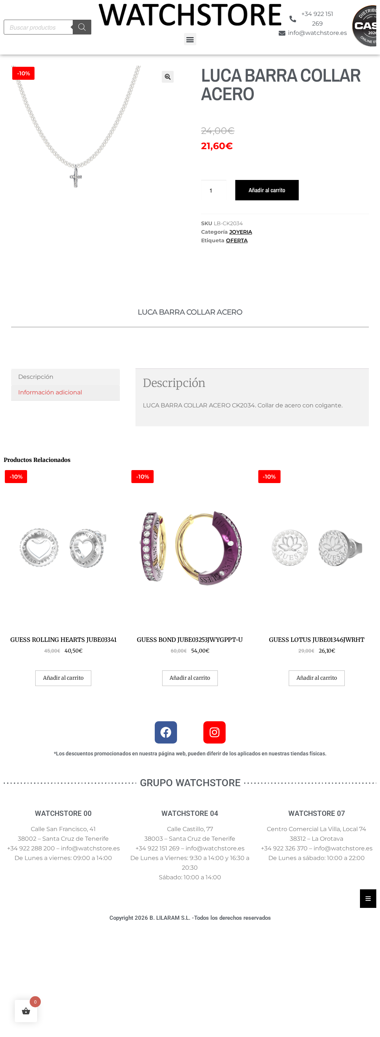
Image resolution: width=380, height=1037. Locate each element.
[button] (190, 39)
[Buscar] (82, 27)
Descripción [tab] (35, 376)
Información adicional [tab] (50, 392)
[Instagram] (214, 732)
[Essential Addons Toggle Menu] (368, 898)
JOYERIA (240, 232)
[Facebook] (166, 732)
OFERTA (237, 240)
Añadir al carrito (267, 190)
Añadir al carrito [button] (63, 678)
